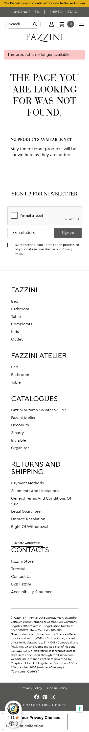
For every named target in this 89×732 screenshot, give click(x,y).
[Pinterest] (46, 697)
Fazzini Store (22, 562)
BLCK (62, 705)
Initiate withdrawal (27, 543)
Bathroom (20, 309)
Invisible (18, 441)
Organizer (20, 448)
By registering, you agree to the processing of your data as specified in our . (47, 249)
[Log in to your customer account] (51, 24)
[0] (61, 24)
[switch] (13, 723)
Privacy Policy (32, 688)
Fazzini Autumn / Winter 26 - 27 (38, 410)
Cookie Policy (57, 688)
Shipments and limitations (35, 491)
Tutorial (18, 569)
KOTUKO (42, 705)
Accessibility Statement (32, 592)
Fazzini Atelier (23, 418)
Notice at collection (24, 725)
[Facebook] (37, 697)
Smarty (17, 433)
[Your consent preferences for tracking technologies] (79, 708)
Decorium (20, 425)
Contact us (21, 577)
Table (16, 317)
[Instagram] (53, 697)
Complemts (21, 324)
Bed (14, 302)
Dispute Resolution (28, 519)
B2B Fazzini (21, 584)
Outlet (17, 340)
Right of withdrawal (29, 527)
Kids (15, 332)
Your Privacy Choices (39, 717)
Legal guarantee (26, 512)
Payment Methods (27, 483)
